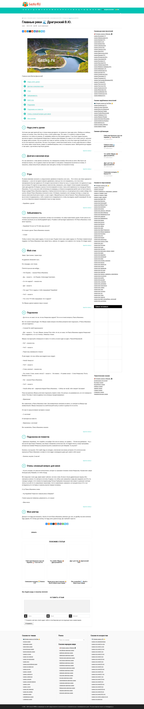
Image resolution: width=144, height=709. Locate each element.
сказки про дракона (99, 216)
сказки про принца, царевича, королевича (106, 274)
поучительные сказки (28, 649)
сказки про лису (98, 243)
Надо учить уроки (34, 82)
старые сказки (98, 390)
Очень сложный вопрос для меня (39, 114)
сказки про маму (98, 253)
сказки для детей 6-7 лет (98, 674)
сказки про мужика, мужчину (102, 260)
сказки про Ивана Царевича (102, 231)
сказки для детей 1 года (98, 646)
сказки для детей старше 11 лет (100, 696)
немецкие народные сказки (66, 673)
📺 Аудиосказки (108, 9)
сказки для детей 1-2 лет (98, 649)
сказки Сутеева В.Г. (99, 82)
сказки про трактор (99, 297)
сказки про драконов (28, 689)
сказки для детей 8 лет (97, 681)
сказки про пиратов (99, 272)
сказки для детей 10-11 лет (98, 694)
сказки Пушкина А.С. (100, 78)
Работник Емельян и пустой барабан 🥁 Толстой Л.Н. (35, 561)
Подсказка (31, 105)
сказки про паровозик (100, 268)
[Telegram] (44, 31)
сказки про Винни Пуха (100, 205)
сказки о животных (27, 676)
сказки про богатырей (100, 203)
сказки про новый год (100, 264)
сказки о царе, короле (100, 197)
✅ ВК (117, 9)
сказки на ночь (26, 669)
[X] (30, 31)
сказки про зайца (99, 226)
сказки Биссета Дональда (101, 109)
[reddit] (32, 31)
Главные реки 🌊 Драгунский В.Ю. (109, 145)
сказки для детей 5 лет (97, 666)
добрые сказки (98, 386)
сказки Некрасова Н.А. (100, 70)
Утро (29, 91)
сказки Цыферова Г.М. (100, 91)
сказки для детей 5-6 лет (98, 669)
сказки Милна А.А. (99, 122)
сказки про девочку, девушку (102, 210)
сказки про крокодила (100, 239)
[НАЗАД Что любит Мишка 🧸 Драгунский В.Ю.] (1, 705)
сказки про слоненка (100, 281)
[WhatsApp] (39, 31)
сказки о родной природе (29, 681)
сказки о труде (26, 686)
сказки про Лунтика (99, 245)
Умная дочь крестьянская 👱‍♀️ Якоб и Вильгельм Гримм (57, 582)
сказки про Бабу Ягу (100, 199)
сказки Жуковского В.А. (101, 57)
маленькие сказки (27, 644)
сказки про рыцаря (99, 280)
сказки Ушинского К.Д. (100, 88)
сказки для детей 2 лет (97, 651)
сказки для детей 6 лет (97, 671)
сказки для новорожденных (99, 641)
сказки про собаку (99, 287)
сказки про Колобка (99, 233)
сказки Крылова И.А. (100, 63)
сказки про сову (98, 289)
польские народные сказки (66, 675)
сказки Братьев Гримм (100, 111)
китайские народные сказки (66, 670)
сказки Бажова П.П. (99, 40)
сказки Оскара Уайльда (101, 124)
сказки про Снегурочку (100, 285)
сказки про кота (98, 235)
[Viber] (37, 31)
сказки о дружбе (27, 671)
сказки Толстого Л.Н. (100, 86)
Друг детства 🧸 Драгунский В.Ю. (79, 561)
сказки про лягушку (99, 249)
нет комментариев (44, 25)
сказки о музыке (98, 189)
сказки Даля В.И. (99, 51)
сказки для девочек (28, 656)
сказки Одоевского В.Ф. (101, 74)
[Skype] (42, 31)
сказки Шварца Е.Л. (99, 95)
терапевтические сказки (101, 394)
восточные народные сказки (67, 660)
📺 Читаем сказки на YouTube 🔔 (103, 103)
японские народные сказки (66, 693)
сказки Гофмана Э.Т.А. (100, 115)
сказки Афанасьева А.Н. (101, 38)
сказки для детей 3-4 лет (98, 659)
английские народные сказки (67, 650)
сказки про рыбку (99, 278)
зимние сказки (98, 388)
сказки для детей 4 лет (97, 661)
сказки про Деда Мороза (101, 212)
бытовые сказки (98, 382)
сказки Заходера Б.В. (100, 59)
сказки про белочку (99, 201)
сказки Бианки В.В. (99, 43)
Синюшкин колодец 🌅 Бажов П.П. (35, 582)
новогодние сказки (27, 646)
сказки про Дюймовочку (101, 218)
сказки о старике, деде (100, 193)
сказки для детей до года (98, 644)
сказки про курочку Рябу (101, 241)
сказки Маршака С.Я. (100, 68)
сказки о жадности (27, 674)
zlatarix (23, 25)
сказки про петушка (99, 270)
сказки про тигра (98, 295)
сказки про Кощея (99, 237)
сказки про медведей (100, 256)
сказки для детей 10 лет (98, 691)
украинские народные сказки (67, 685)
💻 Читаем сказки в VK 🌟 (101, 185)
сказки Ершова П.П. (99, 55)
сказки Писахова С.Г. (100, 76)
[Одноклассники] (25, 31)
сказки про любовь (28, 691)
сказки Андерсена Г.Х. (100, 105)
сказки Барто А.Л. (99, 41)
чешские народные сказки (66, 690)
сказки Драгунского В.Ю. (56, 18)
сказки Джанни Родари (100, 117)
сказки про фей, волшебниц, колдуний (105, 299)
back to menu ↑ (87, 150)
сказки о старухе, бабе (100, 195)
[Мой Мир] (28, 31)
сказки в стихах (27, 654)
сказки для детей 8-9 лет (98, 684)
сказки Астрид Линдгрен (101, 107)
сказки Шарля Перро (100, 126)
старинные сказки (27, 699)
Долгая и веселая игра (35, 86)
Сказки (24, 18)
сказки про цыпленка (100, 301)
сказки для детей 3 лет (97, 656)
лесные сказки (26, 641)
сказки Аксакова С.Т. (100, 36)
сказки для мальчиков (28, 659)
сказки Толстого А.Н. (100, 84)
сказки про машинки (100, 255)
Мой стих (31, 100)
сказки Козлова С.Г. (99, 61)
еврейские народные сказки (67, 663)
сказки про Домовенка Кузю (102, 214)
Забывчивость (32, 95)
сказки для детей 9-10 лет (98, 689)
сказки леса (26, 661)
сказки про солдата (99, 291)
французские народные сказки (67, 688)
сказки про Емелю (99, 224)
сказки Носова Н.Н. (99, 72)
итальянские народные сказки (67, 668)
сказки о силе (26, 684)
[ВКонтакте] (23, 31)
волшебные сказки (99, 384)
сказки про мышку (99, 262)
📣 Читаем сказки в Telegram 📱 (103, 34)
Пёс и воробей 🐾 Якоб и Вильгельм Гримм (79, 582)
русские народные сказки (66, 678)
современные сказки (28, 696)
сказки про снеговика (100, 283)
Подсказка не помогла (35, 109)
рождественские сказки (29, 651)
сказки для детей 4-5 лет (98, 664)
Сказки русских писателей (43, 18)
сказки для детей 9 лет (97, 686)
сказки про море (98, 258)
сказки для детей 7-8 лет (98, 679)
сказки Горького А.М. (100, 49)
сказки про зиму (98, 228)
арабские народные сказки (66, 653)
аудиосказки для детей (100, 380)
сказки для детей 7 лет (97, 676)
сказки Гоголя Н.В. (99, 47)
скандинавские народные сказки (68, 680)
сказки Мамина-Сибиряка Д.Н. (102, 66)
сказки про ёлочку (99, 222)
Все (99, 9)
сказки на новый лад (28, 666)
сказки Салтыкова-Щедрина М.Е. (103, 80)
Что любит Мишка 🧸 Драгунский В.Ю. (57, 561)
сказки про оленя (99, 266)
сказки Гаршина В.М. (100, 45)
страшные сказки (99, 392)
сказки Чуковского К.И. (100, 93)
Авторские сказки (32, 18)
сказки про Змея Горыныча (101, 230)
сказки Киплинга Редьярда (101, 118)
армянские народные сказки (67, 655)
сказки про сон (98, 293)
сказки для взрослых (97, 699)
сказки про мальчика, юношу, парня (104, 251)
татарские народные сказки (66, 683)
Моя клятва (32, 118)
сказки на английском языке (30, 664)
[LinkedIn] (35, 31)
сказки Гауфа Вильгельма (101, 113)
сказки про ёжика (99, 220)
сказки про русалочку (100, 276)
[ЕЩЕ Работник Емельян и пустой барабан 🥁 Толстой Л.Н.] (142, 705)
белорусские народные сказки (67, 658)
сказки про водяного (100, 207)
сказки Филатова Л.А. (100, 89)
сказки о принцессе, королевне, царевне (105, 191)
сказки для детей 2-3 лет (98, 654)
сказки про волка (99, 208)
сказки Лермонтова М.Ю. (101, 64)
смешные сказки (27, 694)
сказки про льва (98, 247)
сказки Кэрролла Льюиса (101, 120)
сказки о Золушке (99, 187)
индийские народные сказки (67, 665)
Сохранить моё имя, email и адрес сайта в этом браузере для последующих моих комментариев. (54, 620)
